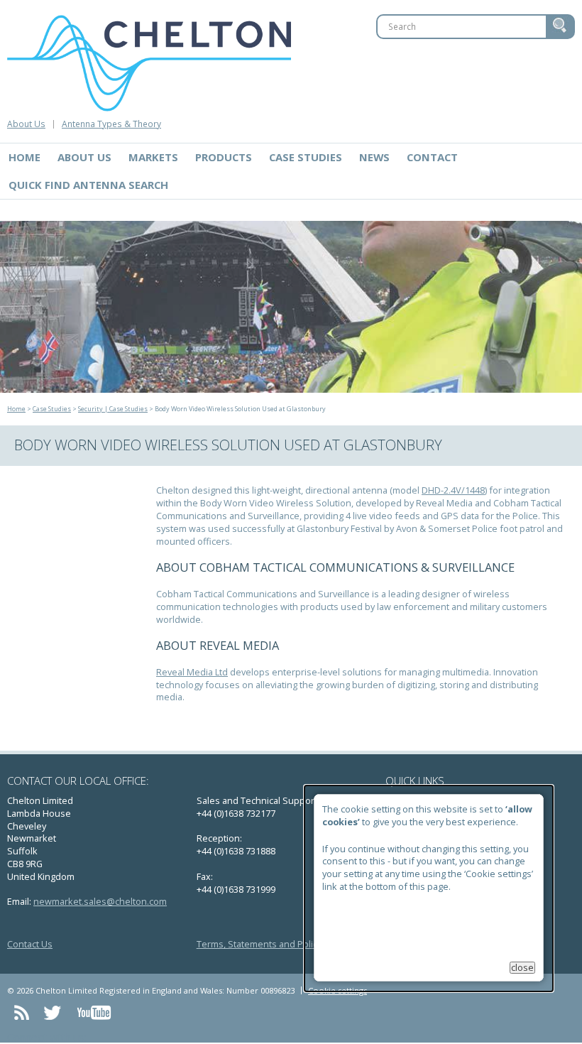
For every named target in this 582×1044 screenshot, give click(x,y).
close (522, 968)
